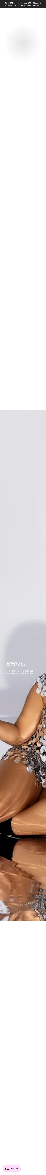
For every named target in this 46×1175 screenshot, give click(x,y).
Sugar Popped (23, 15)
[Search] (34, 15)
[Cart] (42, 15)
